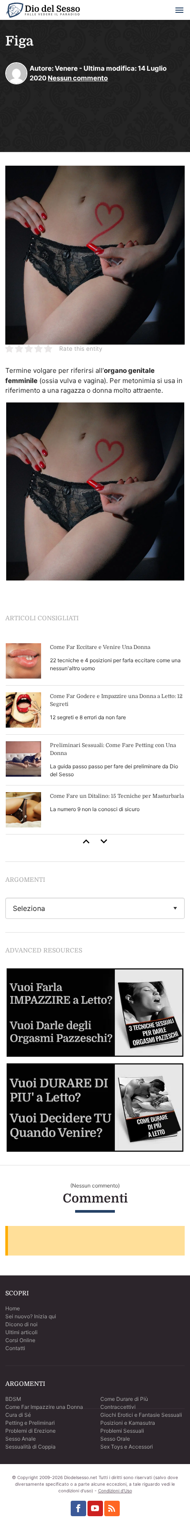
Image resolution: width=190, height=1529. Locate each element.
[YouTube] (95, 1508)
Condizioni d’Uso (115, 1490)
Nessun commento (78, 78)
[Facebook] (78, 1508)
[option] (95, 735)
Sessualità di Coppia (30, 1446)
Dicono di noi (21, 1324)
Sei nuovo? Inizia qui (30, 1316)
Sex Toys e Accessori (126, 1446)
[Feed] (112, 1508)
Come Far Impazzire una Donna (44, 1407)
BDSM (13, 1399)
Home (12, 1308)
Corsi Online (20, 1340)
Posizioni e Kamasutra (127, 1422)
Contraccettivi (118, 1407)
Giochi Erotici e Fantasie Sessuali (141, 1414)
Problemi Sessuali (122, 1430)
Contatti (15, 1348)
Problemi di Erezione (30, 1430)
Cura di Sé (18, 1414)
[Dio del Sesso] (42, 11)
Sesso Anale (20, 1438)
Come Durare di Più (124, 1399)
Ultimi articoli (21, 1332)
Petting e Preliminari (30, 1422)
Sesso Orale (115, 1438)
